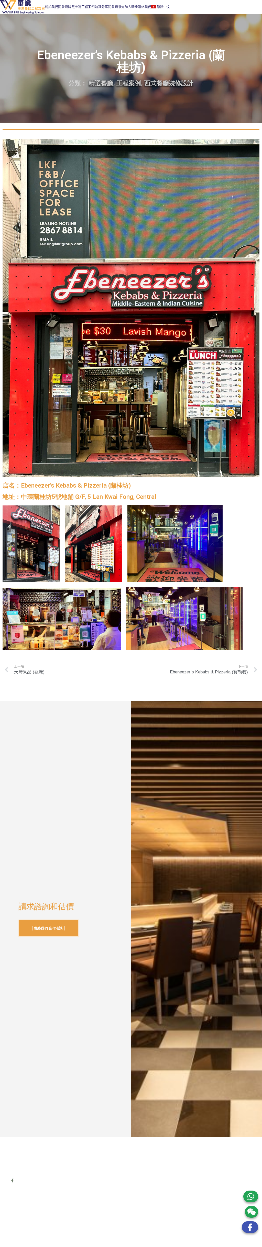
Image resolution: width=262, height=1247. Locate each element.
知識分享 (101, 7)
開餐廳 (63, 7)
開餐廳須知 (116, 7)
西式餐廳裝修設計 (168, 83)
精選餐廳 (101, 83)
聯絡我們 (144, 7)
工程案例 (88, 7)
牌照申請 (74, 7)
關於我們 (51, 7)
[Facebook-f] (12, 1180)
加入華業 (131, 7)
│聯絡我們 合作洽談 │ (49, 928)
